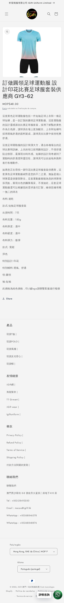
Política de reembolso (25, 591)
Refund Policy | (15, 442)
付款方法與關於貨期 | (18, 465)
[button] (6, 14)
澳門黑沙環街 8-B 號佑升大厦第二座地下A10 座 (32, 493)
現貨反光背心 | (14, 356)
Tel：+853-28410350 (18, 500)
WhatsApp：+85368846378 (22, 515)
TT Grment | (13, 399)
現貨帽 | (11, 363)
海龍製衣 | (12, 392)
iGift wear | (13, 407)
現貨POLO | (13, 341)
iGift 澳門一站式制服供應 (29, 587)
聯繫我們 (11, 485)
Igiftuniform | (13, 414)
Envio (4, 108)
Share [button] (9, 298)
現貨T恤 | (12, 334)
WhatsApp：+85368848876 (22, 522)
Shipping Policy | (16, 457)
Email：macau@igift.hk (19, 508)
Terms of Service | (16, 450)
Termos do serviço (24, 596)
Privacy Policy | (15, 435)
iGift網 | (11, 384)
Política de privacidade (48, 591)
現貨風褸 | (12, 349)
